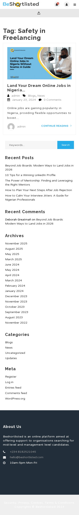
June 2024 (12, 264)
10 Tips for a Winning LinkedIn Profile (30, 175)
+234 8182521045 (23, 451)
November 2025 (16, 243)
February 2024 (15, 285)
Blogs (32, 95)
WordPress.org (15, 398)
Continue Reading (55, 125)
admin (16, 95)
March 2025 (13, 259)
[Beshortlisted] (21, 4)
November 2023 (16, 301)
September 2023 (16, 312)
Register (10, 376)
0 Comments (52, 99)
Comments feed (16, 393)
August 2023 (14, 317)
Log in (9, 382)
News (41, 95)
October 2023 (15, 307)
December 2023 (16, 296)
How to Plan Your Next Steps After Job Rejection (38, 190)
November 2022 (16, 322)
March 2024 (13, 280)
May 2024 (12, 270)
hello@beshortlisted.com (26, 457)
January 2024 (14, 291)
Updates (11, 358)
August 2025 (14, 248)
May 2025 (12, 254)
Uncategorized (15, 353)
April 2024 (12, 275)
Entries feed (13, 387)
